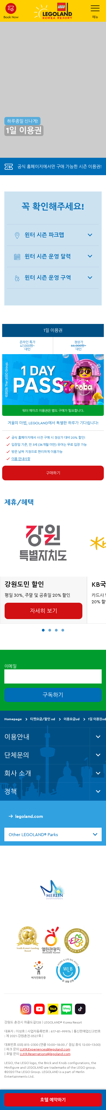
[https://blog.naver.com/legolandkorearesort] (66, 1009)
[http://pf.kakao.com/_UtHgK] (53, 1009)
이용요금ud (72, 719)
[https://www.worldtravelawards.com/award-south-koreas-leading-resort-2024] (27, 940)
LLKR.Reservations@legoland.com (45, 1054)
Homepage (13, 719)
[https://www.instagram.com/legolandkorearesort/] (25, 1009)
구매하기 (53, 473)
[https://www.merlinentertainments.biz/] (53, 889)
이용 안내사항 (20, 459)
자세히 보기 (43, 610)
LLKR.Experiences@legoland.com (45, 1049)
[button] (43, 630)
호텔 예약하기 (53, 1099)
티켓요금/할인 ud (42, 719)
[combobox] (53, 834)
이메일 (10, 666)
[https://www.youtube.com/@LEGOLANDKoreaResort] (39, 1009)
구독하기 (53, 694)
